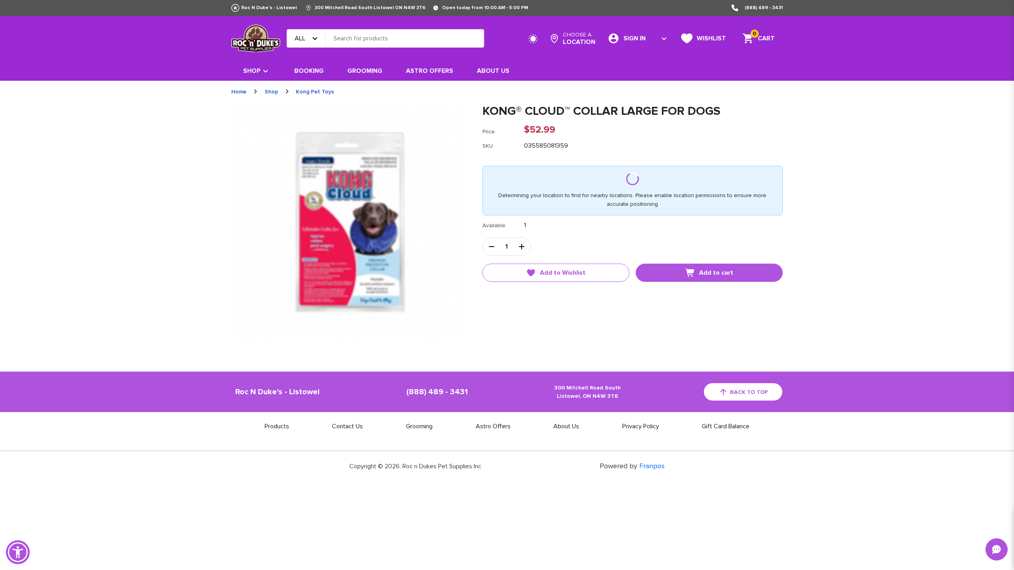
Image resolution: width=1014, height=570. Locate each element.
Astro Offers (429, 71)
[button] (18, 552)
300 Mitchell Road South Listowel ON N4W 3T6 (369, 8)
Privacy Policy (640, 426)
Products (277, 426)
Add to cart (716, 273)
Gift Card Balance (725, 426)
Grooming (364, 71)
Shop (252, 71)
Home (238, 91)
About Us (493, 71)
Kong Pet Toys (315, 91)
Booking (309, 71)
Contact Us (347, 426)
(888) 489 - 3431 (764, 8)
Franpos (652, 466)
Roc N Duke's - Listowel (269, 8)
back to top (749, 392)
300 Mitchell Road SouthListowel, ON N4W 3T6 (587, 391)
